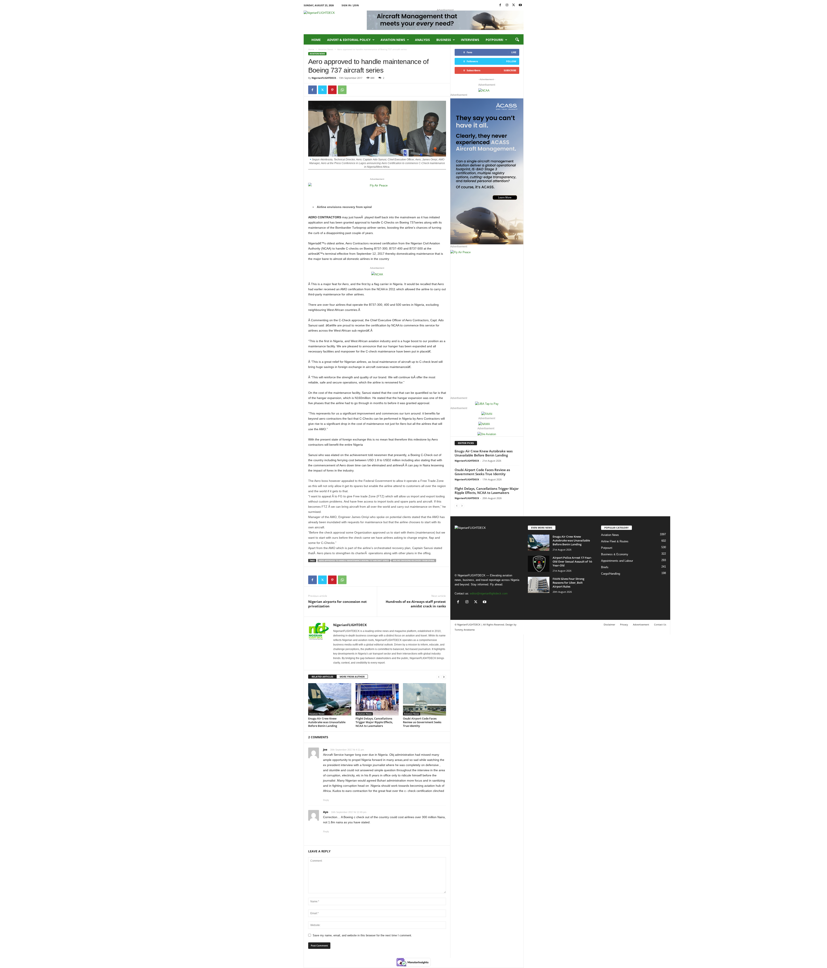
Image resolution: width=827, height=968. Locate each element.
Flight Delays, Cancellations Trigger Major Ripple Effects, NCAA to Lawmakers (374, 722)
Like (513, 52)
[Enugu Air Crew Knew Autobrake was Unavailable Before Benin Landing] (329, 699)
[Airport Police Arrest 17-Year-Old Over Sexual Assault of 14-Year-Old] (538, 564)
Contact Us (660, 624)
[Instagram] (507, 5)
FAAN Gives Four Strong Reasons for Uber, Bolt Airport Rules (568, 582)
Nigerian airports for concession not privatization (337, 603)
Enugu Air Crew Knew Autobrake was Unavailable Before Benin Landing (326, 722)
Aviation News (393, 40)
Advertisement (641, 624)
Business (443, 40)
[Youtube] (520, 5)
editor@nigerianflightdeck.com (489, 593)
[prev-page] (439, 677)
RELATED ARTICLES (322, 676)
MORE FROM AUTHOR (352, 676)
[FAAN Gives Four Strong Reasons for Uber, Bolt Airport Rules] (538, 585)
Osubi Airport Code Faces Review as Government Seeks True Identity (422, 722)
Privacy (624, 624)
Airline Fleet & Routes (614, 541)
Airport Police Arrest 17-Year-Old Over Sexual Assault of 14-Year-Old (572, 561)
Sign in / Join (350, 5)
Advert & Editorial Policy (349, 40)
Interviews (470, 40)
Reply (326, 800)
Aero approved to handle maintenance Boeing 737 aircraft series (354, 560)
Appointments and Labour (617, 560)
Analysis (422, 40)
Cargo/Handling (610, 573)
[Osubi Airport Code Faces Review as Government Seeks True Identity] (424, 699)
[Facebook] (500, 5)
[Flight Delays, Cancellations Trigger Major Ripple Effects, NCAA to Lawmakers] (377, 699)
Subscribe (510, 70)
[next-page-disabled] (462, 505)
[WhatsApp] (342, 89)
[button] (517, 40)
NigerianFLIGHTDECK (324, 77)
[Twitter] (322, 89)
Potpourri (494, 40)
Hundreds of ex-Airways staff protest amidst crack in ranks (416, 603)
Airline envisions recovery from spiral (414, 560)
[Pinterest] (332, 89)
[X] (513, 5)
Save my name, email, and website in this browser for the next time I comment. (362, 935)
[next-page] (444, 677)
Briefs (604, 567)
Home (316, 40)
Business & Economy (614, 554)
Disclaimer (609, 624)
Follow (511, 61)
